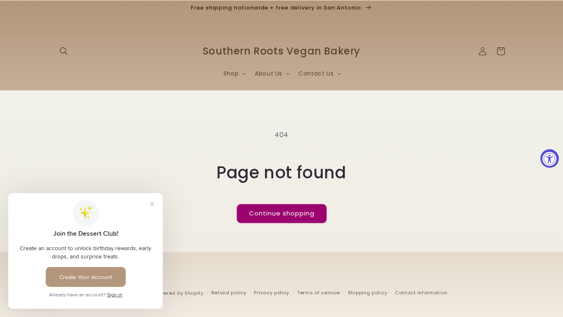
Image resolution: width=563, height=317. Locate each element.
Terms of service (318, 292)
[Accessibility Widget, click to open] (549, 158)
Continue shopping (281, 213)
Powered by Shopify (179, 293)
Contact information (421, 292)
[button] (64, 51)
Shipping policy (367, 292)
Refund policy (228, 292)
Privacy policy (271, 292)
